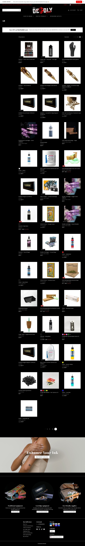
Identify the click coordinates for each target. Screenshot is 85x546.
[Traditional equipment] (15, 492)
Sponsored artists (56, 16)
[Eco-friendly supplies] (69, 492)
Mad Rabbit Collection (42, 457)
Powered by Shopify (42, 543)
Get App (79, 1)
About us (25, 524)
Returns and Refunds (27, 532)
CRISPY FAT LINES (15, 511)
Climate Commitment (28, 525)
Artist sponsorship (27, 534)
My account (25, 536)
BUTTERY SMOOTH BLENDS (42, 511)
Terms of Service (27, 527)
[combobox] (11, 10)
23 (52, 429)
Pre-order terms (26, 529)
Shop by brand (28, 16)
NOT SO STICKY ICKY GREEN (69, 511)
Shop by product (41, 16)
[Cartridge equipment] (42, 492)
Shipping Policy (26, 531)
